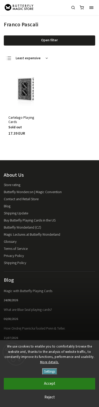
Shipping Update (16, 213)
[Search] (73, 7)
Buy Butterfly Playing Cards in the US (30, 220)
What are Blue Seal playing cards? (28, 309)
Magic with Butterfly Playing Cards (28, 291)
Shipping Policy (15, 263)
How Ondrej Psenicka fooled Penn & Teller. (34, 328)
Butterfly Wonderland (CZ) (22, 227)
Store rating (12, 185)
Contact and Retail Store (21, 199)
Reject (49, 397)
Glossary (10, 241)
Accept (49, 383)
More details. (49, 362)
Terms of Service (16, 248)
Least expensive (28, 58)
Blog (7, 206)
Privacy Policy (14, 255)
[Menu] (91, 8)
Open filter (49, 40)
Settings (49, 371)
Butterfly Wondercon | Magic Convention (33, 192)
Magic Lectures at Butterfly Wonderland (32, 234)
